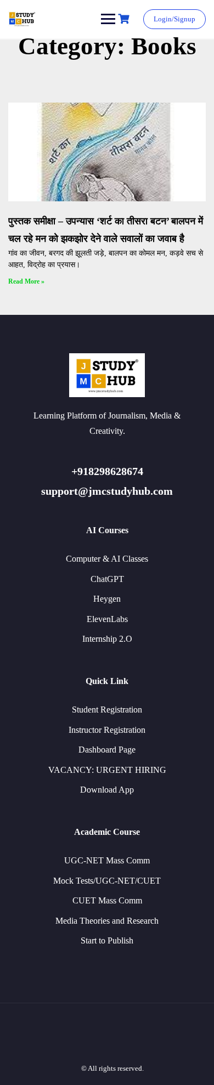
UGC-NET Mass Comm (107, 860)
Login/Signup (174, 19)
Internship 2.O (107, 638)
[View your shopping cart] (125, 19)
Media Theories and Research (107, 920)
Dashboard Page (107, 749)
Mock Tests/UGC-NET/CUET (107, 880)
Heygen (107, 598)
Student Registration (107, 709)
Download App (107, 789)
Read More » (26, 281)
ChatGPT (107, 579)
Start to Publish (107, 940)
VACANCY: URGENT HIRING (107, 770)
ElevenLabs (107, 619)
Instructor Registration (107, 729)
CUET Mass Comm (107, 900)
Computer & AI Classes (107, 558)
